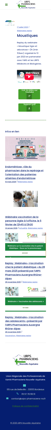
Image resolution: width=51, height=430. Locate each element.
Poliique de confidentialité (25, 406)
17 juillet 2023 (22, 27)
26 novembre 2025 (13, 282)
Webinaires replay (24, 31)
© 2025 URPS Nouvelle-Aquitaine (25, 423)
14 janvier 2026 (11, 228)
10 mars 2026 (10, 182)
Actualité (23, 228)
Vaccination (10, 335)
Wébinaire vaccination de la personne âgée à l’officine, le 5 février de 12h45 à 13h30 (23, 220)
